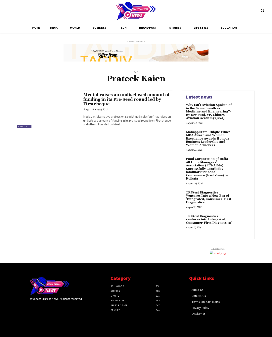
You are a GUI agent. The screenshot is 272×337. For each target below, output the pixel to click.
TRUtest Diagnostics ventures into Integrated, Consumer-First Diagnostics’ (209, 219)
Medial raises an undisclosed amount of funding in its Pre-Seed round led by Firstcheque (126, 99)
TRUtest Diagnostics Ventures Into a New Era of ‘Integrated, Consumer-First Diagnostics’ (208, 197)
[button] (262, 10)
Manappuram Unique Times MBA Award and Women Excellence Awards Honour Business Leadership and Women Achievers (208, 138)
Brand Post (24, 126)
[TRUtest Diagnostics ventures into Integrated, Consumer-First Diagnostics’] (242, 222)
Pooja (86, 109)
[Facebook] (32, 306)
